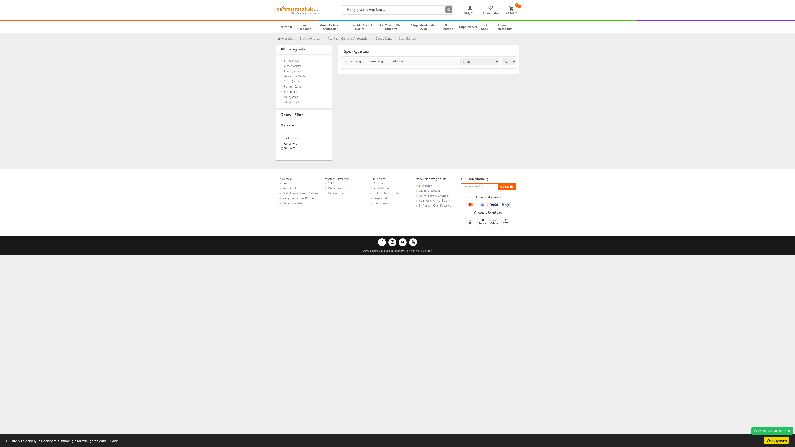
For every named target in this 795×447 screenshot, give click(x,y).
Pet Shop (485, 26)
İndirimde (398, 62)
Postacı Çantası (294, 86)
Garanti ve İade (293, 203)
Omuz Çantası (293, 66)
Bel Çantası (291, 97)
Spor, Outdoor (448, 26)
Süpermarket (468, 27)
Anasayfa (286, 38)
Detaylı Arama (337, 188)
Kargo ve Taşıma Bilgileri (299, 198)
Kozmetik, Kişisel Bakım (360, 26)
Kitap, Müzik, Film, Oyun (423, 26)
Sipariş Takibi (291, 188)
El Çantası (290, 91)
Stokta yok (291, 148)
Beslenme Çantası (295, 76)
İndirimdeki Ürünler (386, 193)
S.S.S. (331, 183)
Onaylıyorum (777, 440)
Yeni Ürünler (381, 188)
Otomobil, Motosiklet (504, 26)
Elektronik (285, 27)
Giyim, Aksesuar (304, 26)
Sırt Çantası (291, 60)
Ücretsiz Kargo (354, 62)
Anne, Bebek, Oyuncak (329, 26)
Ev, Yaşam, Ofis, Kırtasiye (391, 26)
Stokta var (290, 144)
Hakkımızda (335, 193)
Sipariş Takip (381, 198)
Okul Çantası (292, 71)
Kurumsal (285, 179)
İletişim (287, 183)
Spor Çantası (292, 81)
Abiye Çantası (293, 102)
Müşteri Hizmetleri (337, 179)
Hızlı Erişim (377, 179)
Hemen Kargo (377, 62)
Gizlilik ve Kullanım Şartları (300, 193)
